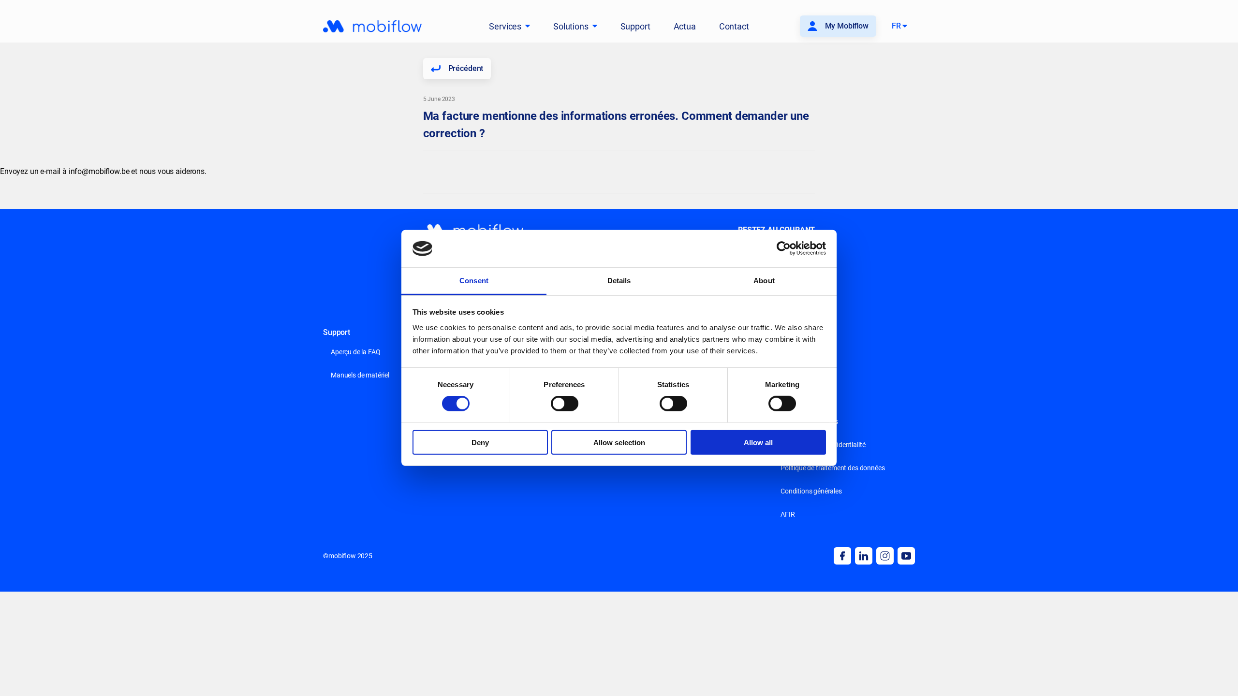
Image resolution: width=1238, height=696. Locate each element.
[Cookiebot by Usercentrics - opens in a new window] (783, 248)
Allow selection (619, 442)
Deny (480, 442)
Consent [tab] (473, 280)
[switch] (564, 403)
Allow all (758, 442)
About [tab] (764, 280)
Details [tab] (619, 280)
